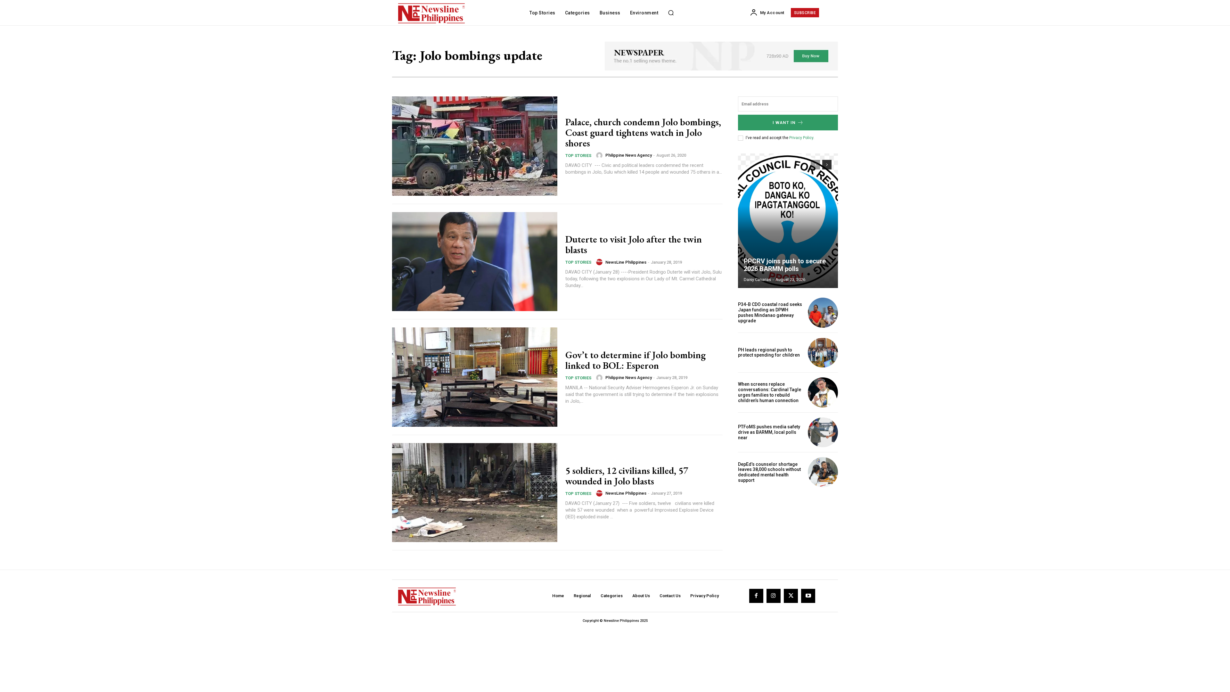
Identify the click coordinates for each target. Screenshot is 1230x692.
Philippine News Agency (628, 155)
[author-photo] (600, 155)
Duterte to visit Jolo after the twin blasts (633, 244)
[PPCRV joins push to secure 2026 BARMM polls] (788, 220)
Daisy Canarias (757, 279)
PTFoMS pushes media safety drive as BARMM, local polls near (769, 432)
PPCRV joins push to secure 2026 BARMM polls (785, 265)
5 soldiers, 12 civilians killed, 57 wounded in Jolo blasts (626, 475)
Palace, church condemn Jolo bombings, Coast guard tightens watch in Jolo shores (643, 132)
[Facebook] (756, 596)
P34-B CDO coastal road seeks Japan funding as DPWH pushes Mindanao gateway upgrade (770, 312)
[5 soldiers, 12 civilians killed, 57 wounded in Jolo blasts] (474, 492)
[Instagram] (774, 596)
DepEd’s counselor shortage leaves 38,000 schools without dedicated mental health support (769, 472)
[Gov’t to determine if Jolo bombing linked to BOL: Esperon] (474, 377)
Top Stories (578, 155)
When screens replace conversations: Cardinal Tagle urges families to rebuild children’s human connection (769, 392)
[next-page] (827, 164)
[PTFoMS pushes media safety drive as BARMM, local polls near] (823, 432)
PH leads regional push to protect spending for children (769, 352)
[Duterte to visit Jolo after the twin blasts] (474, 261)
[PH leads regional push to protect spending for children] (823, 353)
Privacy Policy (801, 138)
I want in (784, 122)
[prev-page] (815, 164)
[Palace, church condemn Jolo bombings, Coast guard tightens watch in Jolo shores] (474, 146)
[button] (671, 13)
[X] (791, 596)
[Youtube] (808, 596)
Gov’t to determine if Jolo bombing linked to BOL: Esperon (635, 360)
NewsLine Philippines (625, 262)
